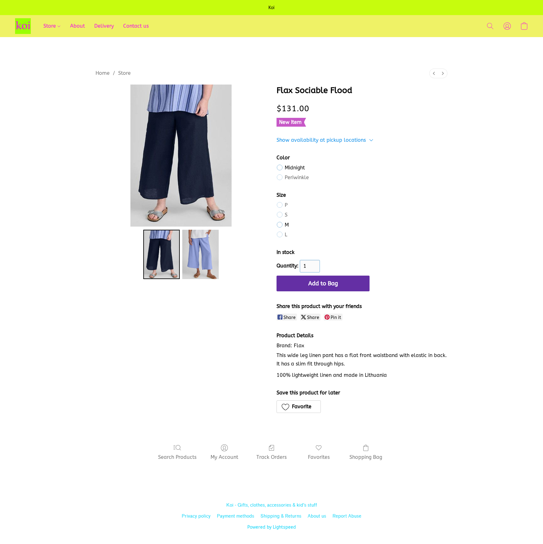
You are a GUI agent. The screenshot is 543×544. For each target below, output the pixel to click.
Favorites (319, 457)
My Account (224, 457)
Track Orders (271, 457)
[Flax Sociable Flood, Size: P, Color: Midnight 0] (161, 254)
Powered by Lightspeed (271, 527)
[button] (23, 26)
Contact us (136, 26)
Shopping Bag (365, 457)
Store (50, 26)
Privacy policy (196, 516)
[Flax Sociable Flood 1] (200, 254)
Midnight (295, 168)
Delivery (104, 26)
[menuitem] (434, 73)
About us (317, 516)
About (77, 26)
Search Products (177, 457)
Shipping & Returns (281, 516)
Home (103, 73)
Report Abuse (346, 516)
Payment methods (235, 516)
